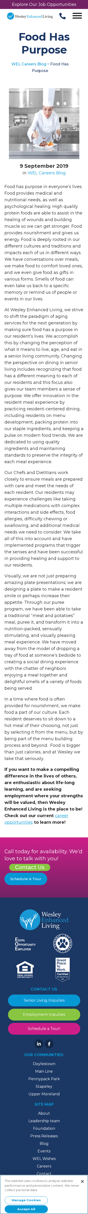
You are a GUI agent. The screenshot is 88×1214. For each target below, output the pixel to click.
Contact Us (29, 867)
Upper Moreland (44, 1094)
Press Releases (44, 1136)
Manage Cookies (26, 1200)
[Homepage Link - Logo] (30, 16)
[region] (44, 1194)
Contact (44, 1174)
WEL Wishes (44, 1158)
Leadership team (44, 1121)
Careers (44, 1166)
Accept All (26, 1209)
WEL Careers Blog (47, 173)
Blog (44, 1143)
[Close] (82, 1181)
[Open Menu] (77, 16)
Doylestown (44, 1064)
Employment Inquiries (44, 1014)
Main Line (44, 1071)
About (44, 1113)
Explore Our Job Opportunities (44, 4)
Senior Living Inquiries (44, 1000)
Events (44, 1151)
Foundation (44, 1128)
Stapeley (44, 1086)
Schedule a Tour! (44, 1028)
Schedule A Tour (25, 879)
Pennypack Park (44, 1079)
